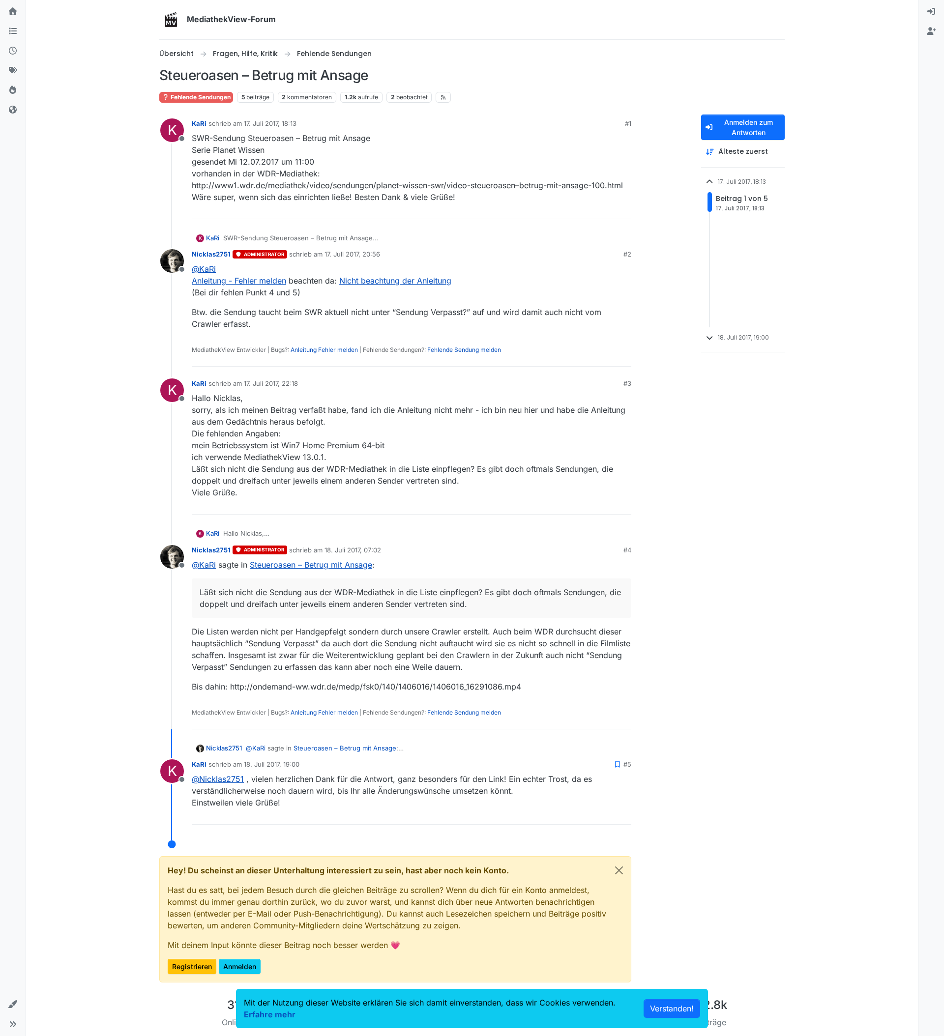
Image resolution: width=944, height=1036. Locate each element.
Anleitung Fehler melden (324, 349)
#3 (627, 383)
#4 (627, 550)
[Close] (619, 870)
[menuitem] (931, 12)
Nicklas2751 (211, 254)
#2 (627, 254)
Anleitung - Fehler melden (239, 281)
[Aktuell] (13, 51)
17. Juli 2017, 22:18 (271, 383)
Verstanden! (672, 1008)
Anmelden (239, 966)
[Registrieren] (931, 31)
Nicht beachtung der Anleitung (395, 281)
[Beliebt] (13, 90)
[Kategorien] (13, 31)
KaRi (199, 123)
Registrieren (192, 966)
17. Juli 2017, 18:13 (270, 123)
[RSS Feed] (443, 97)
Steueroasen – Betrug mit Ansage (311, 565)
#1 (628, 123)
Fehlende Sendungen (200, 97)
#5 (627, 764)
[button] (13, 1004)
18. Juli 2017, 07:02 (352, 550)
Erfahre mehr (269, 1014)
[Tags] (13, 71)
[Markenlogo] (171, 20)
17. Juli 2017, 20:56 (352, 254)
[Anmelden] (931, 12)
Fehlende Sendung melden (464, 349)
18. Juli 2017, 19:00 (271, 764)
